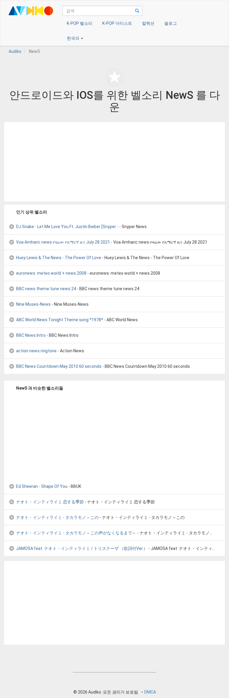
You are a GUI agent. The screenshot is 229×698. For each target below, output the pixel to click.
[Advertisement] (114, 161)
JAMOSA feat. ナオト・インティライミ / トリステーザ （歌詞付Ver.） (82, 548)
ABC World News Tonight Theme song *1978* (59, 319)
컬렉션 (148, 23)
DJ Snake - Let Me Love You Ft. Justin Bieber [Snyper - (67, 226)
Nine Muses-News (33, 304)
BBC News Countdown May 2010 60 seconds (58, 366)
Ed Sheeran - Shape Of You (41, 486)
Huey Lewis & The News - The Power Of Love (58, 257)
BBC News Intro (31, 335)
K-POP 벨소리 (79, 23)
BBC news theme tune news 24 (46, 288)
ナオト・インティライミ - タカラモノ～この (57, 517)
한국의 (73, 38)
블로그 (170, 23)
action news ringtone (36, 350)
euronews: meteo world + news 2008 (51, 273)
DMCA (150, 692)
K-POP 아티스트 (117, 23)
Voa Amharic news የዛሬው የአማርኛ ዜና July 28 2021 (63, 242)
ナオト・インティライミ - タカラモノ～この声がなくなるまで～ (76, 533)
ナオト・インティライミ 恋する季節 (50, 501)
